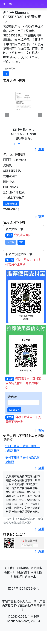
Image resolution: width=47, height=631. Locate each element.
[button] (7, 115)
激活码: (12, 397)
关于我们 (9, 568)
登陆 (21, 242)
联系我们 (23, 572)
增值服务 (36, 568)
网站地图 (36, 572)
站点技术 (30, 576)
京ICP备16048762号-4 (23, 588)
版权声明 (9, 572)
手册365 (8, 4)
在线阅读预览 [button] (11, 203)
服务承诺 (23, 568)
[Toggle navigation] (42, 4)
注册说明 (17, 576)
